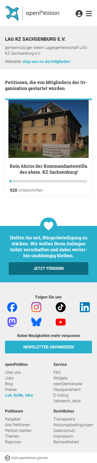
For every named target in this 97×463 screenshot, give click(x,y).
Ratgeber (13, 419)
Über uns (13, 372)
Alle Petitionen (17, 424)
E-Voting (60, 395)
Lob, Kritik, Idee (19, 395)
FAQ (57, 372)
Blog (9, 383)
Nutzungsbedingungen (73, 424)
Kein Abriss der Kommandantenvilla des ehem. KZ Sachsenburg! (48, 169)
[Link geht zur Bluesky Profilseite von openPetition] (36, 322)
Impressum (63, 436)
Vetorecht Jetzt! (67, 401)
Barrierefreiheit (66, 442)
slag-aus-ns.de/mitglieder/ (47, 61)
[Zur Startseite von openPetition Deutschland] (32, 13)
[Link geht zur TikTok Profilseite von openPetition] (61, 307)
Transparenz (64, 419)
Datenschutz (64, 430)
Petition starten (18, 430)
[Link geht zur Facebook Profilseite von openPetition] (12, 307)
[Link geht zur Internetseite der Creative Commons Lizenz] (8, 457)
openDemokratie (67, 383)
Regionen (13, 442)
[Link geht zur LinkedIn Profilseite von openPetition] (85, 307)
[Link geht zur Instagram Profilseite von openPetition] (36, 307)
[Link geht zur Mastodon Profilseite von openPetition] (12, 322)
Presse (11, 389)
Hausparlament (67, 389)
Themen (12, 436)
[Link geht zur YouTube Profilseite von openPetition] (61, 322)
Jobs (9, 378)
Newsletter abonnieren (48, 347)
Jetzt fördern (48, 268)
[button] (79, 14)
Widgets (60, 378)
